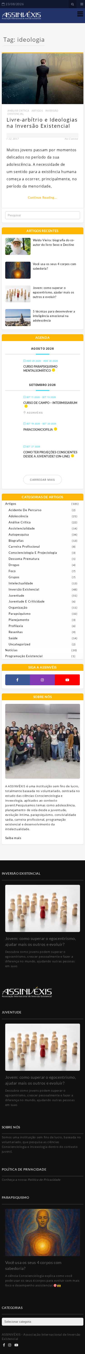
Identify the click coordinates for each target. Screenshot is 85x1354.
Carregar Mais (42, 479)
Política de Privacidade (44, 1179)
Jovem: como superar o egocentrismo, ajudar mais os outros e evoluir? (53, 292)
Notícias (11, 650)
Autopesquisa (19, 534)
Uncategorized (19, 644)
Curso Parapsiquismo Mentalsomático (40, 368)
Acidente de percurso (25, 510)
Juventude (16, 595)
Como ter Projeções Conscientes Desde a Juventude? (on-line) (50, 454)
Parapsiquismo (20, 613)
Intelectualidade (21, 583)
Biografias (16, 540)
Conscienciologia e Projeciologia (33, 552)
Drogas (14, 565)
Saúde (13, 638)
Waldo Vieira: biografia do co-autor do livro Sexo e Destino (54, 242)
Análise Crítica (18, 110)
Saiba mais (13, 838)
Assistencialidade (22, 528)
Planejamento (19, 620)
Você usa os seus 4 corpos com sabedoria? (54, 266)
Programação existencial (24, 656)
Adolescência (18, 516)
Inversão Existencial (24, 589)
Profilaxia (16, 626)
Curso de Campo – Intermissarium (50, 403)
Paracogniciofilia (38, 429)
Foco (12, 571)
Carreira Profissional (24, 546)
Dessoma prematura (24, 559)
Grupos (14, 577)
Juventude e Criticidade (27, 601)
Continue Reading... (42, 197)
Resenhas (16, 632)
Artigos (37, 110)
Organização (18, 607)
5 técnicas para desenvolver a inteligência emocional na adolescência (54, 316)
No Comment (73, 138)
